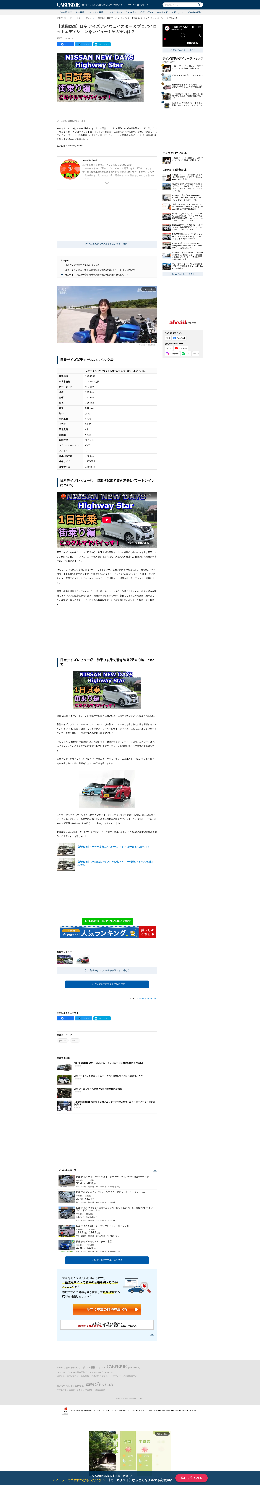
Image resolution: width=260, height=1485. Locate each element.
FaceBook (181, 338)
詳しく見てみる (191, 1478)
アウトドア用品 (95, 12)
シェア (67, 44)
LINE (188, 354)
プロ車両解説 (65, 12)
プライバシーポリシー (111, 1376)
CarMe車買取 (194, 12)
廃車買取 (89, 1390)
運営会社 (60, 1376)
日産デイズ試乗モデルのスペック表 (82, 265)
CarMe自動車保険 (77, 1372)
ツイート (85, 44)
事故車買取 (100, 1390)
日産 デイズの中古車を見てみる (106, 984)
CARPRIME (62, 1372)
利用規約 (95, 1376)
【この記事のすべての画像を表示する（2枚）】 (107, 244)
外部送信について (131, 1376)
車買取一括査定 (75, 1390)
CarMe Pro (131, 12)
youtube (62, 1040)
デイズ (88, 18)
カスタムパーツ (114, 12)
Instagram (174, 354)
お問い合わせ (178, 12)
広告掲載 (85, 1376)
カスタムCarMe (94, 1372)
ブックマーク (103, 44)
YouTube (183, 348)
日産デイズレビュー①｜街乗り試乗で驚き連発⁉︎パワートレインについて (100, 270)
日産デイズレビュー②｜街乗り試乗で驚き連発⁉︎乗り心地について (97, 274)
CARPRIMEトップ (64, 18)
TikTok (196, 354)
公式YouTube (146, 12)
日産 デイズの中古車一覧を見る (107, 1260)
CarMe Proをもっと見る (182, 274)
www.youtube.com (148, 998)
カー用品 (80, 12)
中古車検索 (162, 12)
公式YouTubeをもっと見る (181, 50)
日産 (78, 18)
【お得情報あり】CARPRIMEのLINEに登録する (107, 921)
